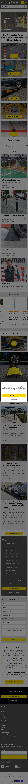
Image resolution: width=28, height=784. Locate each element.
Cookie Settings (14, 399)
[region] (14, 392)
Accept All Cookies (14, 395)
